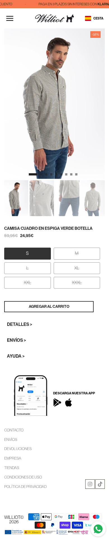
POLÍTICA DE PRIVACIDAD (25, 486)
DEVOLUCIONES (18, 448)
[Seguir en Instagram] (90, 484)
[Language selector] (88, 18)
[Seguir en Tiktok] (100, 484)
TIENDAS (11, 467)
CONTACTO (13, 430)
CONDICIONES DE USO (23, 477)
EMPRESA (12, 458)
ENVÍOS (10, 439)
